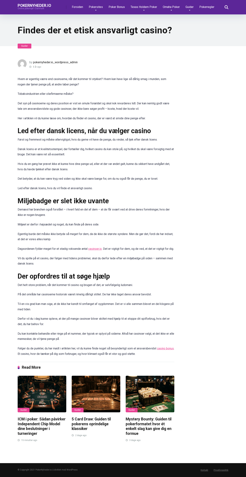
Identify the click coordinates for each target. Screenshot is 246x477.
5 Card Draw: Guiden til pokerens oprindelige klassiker (91, 424)
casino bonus (165, 348)
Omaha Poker (171, 7)
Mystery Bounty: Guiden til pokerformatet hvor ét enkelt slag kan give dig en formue (148, 426)
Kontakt (204, 470)
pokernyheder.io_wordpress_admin (55, 62)
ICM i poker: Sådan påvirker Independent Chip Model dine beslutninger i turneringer (42, 426)
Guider (189, 7)
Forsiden (77, 7)
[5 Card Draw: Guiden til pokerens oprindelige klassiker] (96, 394)
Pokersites (96, 7)
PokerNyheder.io (34, 5)
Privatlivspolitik (221, 470)
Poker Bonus (117, 7)
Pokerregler (206, 7)
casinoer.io (95, 248)
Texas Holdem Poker (144, 7)
